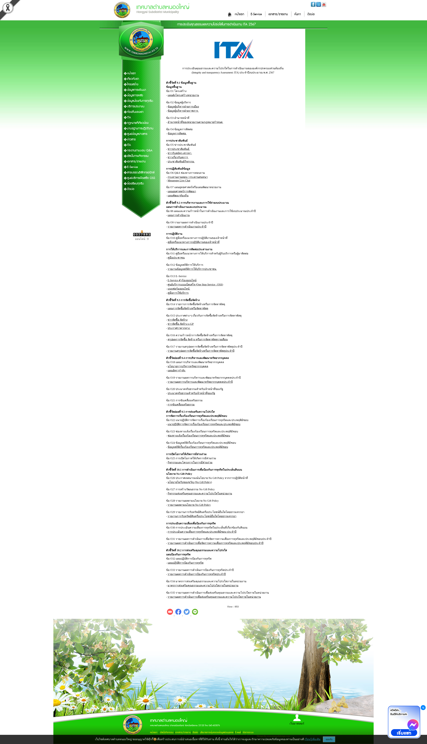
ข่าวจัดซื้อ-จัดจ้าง (177, 319)
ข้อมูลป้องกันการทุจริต (140, 101)
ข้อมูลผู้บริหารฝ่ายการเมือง (183, 106)
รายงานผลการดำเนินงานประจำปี (187, 226)
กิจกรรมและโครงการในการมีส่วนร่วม (190, 462)
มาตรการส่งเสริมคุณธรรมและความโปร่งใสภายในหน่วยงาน (203, 585)
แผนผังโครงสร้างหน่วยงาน (183, 95)
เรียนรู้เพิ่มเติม (313, 739)
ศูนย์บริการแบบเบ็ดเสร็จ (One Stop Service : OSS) (195, 284)
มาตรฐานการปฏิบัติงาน (140, 128)
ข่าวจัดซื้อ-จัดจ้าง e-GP (181, 324)
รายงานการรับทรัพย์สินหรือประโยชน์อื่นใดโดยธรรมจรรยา (202, 516)
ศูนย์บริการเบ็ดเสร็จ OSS (141, 178)
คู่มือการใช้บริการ (178, 292)
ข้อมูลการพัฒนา (136, 90)
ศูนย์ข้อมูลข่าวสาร (137, 134)
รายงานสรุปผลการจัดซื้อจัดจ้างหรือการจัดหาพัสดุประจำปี (201, 350)
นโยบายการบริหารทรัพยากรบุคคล (188, 366)
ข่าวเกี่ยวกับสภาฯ (178, 157)
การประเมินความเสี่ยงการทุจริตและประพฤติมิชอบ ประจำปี (202, 531)
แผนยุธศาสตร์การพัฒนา (182, 191)
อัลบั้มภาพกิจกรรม (138, 156)
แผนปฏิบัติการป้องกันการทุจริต (185, 562)
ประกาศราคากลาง (179, 328)
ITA (129, 117)
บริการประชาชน (135, 106)
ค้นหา (297, 14)
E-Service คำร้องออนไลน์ (182, 280)
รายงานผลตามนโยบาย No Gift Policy (189, 504)
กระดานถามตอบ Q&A (139, 150)
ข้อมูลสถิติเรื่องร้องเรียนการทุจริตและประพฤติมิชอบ (198, 447)
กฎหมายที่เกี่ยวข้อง (137, 123)
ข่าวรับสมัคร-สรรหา (180, 153)
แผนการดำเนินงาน (179, 215)
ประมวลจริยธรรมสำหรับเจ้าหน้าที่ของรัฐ (191, 393)
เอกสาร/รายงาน (278, 14)
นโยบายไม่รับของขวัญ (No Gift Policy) (190, 482)
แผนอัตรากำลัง (177, 370)
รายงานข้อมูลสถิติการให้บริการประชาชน (192, 269)
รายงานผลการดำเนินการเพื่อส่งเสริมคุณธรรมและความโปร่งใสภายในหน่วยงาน (214, 596)
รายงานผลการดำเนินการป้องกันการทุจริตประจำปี (197, 574)
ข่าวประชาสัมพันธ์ (179, 149)
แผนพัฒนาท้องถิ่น (178, 195)
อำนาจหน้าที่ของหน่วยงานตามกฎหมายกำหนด (195, 122)
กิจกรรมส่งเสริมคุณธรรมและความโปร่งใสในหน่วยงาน (200, 493)
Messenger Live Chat (179, 180)
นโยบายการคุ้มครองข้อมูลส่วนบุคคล (216, 732)
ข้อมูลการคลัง (135, 95)
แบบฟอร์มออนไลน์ (179, 288)
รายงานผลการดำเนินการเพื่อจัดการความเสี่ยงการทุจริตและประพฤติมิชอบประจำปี (215, 543)
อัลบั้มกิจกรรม (166, 732)
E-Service (256, 14)
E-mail (238, 732)
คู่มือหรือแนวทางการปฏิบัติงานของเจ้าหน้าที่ (194, 242)
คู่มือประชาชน (176, 257)
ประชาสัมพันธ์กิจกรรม (181, 161)
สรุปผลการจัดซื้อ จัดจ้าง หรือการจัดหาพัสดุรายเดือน (198, 339)
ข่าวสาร (131, 139)
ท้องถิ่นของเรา (135, 112)
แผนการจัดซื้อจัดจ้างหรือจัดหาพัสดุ (188, 308)
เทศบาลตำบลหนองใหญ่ (162, 7)
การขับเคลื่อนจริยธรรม (181, 404)
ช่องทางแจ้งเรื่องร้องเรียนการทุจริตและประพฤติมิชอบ (199, 435)
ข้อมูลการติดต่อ (177, 133)
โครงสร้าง (132, 84)
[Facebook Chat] (404, 721)
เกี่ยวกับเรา (133, 79)
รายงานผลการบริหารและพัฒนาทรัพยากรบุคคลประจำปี (200, 381)
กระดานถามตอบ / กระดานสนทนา (188, 177)
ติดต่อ (311, 14)
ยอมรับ (329, 739)
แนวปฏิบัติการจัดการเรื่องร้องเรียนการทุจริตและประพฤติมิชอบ (204, 424)
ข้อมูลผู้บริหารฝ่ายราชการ (183, 110)
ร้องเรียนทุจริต (135, 183)
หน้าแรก (239, 14)
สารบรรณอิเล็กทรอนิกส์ (140, 172)
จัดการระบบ (248, 732)
